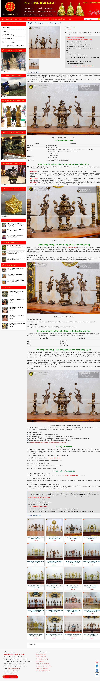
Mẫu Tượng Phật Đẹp (58, 19)
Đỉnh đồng (33, 171)
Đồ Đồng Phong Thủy (8, 42)
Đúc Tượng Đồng (40, 661)
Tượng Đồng (6, 27)
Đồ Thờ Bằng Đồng (8, 35)
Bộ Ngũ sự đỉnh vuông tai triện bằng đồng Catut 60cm (36, 635)
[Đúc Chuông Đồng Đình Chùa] (13, 86)
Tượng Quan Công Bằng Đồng (42, 663)
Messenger (97, 672)
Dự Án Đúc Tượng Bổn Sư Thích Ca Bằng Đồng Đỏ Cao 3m (15, 281)
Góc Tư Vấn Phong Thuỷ (40, 19)
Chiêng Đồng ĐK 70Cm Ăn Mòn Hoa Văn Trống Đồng (16, 292)
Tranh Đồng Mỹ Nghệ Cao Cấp (43, 670)
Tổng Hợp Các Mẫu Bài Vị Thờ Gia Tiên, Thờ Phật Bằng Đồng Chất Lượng (16, 246)
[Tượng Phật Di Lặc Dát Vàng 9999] (13, 203)
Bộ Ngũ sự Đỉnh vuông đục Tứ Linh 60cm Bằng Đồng (35, 562)
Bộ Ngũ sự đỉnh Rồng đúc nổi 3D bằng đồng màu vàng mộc (48, 442)
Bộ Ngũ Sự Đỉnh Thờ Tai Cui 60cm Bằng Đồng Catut (91, 537)
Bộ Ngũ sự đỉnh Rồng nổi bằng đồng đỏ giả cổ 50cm (91, 635)
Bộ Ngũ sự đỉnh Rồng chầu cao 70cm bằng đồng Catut (73, 586)
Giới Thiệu (9, 19)
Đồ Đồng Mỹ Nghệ (7, 38)
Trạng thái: (67, 27)
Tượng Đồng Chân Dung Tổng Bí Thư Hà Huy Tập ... (16, 316)
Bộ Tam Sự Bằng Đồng (41, 656)
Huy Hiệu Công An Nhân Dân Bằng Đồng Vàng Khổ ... (17, 324)
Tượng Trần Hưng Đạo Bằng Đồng (43, 666)
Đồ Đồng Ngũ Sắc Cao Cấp (42, 659)
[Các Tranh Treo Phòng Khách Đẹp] (13, 146)
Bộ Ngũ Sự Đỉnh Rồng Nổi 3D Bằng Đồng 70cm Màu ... (35, 537)
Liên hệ (69, 29)
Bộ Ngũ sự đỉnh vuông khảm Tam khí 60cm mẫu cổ (73, 635)
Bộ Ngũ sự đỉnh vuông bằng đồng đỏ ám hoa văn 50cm (92, 611)
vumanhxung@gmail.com (12, 670)
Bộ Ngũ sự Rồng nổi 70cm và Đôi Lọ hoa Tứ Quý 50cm (54, 586)
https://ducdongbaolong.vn (14, 668)
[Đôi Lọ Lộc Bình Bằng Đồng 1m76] (13, 114)
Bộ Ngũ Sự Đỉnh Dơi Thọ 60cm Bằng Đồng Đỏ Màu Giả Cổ (54, 562)
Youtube (97, 663)
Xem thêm (4, 71)
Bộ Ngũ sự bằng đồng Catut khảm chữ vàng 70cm (54, 635)
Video (70, 19)
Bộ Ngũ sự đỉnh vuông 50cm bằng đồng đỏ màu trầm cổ (73, 611)
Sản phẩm (18, 19)
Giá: (66, 29)
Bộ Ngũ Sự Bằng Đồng (41, 654)
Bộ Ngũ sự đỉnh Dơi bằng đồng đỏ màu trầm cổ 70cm (36, 611)
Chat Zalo (97, 668)
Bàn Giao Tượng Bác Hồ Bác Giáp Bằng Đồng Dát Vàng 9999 (16, 230)
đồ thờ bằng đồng (71, 247)
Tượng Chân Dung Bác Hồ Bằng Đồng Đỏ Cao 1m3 (16, 308)
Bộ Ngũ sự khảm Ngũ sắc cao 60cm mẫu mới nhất (54, 611)
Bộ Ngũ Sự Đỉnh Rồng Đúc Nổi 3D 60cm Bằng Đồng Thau (54, 537)
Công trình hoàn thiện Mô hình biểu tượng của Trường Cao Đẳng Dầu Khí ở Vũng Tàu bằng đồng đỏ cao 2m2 (16, 225)
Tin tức (27, 19)
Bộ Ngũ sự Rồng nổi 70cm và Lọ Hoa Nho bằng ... (35, 586)
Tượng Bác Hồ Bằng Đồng (42, 668)
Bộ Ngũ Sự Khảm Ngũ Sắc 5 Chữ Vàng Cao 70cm (73, 537)
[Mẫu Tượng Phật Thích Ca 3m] (13, 61)
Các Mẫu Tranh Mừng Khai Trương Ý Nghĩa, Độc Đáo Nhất (15, 252)
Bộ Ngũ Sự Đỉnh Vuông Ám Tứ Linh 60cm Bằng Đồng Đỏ (73, 562)
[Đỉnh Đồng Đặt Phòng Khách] (13, 174)
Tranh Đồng (5, 31)
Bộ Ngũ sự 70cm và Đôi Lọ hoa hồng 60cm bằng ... (91, 586)
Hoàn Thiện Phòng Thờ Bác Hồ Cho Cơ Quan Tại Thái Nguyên (16, 236)
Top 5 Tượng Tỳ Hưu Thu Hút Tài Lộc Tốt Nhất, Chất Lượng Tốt (16, 258)
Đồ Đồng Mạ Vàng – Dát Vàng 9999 (13, 46)
